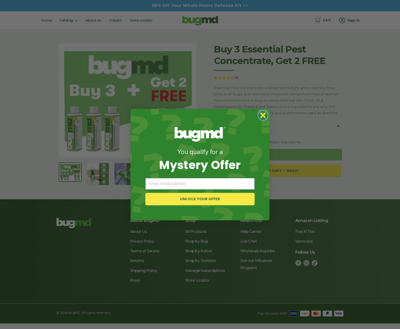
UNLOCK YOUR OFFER (200, 199)
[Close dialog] (263, 115)
